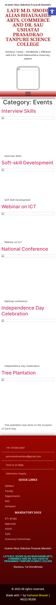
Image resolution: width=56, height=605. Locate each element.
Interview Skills (18, 111)
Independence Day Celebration (22, 310)
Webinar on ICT (18, 206)
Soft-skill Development (27, 163)
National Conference (24, 249)
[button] (52, 11)
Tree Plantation (18, 373)
